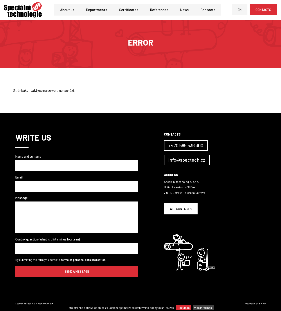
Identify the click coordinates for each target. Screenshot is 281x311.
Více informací (203, 307)
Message (21, 198)
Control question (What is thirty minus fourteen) (47, 239)
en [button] (239, 10)
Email (19, 177)
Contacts (207, 10)
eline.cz (261, 304)
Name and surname (28, 156)
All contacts (181, 209)
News (184, 10)
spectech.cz (45, 304)
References (159, 10)
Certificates (128, 10)
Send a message (77, 271)
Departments (96, 10)
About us (67, 10)
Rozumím (184, 307)
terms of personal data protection (83, 260)
